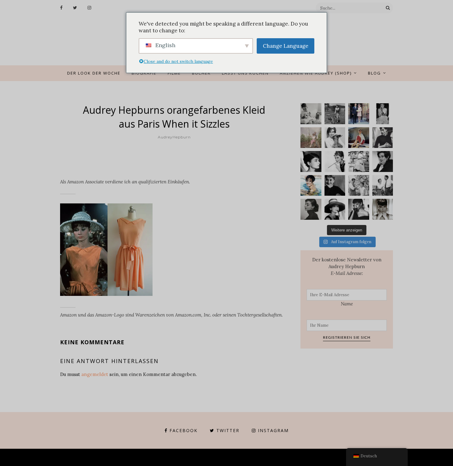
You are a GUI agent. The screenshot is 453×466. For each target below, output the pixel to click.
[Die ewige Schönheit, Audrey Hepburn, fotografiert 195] (358, 137)
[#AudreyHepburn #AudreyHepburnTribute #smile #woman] (334, 185)
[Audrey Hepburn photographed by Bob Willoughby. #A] (358, 209)
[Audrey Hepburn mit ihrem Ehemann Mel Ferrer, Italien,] (310, 137)
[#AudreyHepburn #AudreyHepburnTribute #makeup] (358, 185)
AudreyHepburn (174, 137)
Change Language (285, 46)
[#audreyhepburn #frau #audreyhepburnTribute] (310, 209)
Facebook (183, 430)
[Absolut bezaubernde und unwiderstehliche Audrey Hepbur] (334, 209)
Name (347, 304)
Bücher (201, 73)
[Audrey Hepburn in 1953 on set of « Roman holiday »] (382, 185)
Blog (374, 73)
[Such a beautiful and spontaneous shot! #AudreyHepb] (382, 137)
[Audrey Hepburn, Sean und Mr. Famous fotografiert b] (310, 113)
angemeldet (94, 374)
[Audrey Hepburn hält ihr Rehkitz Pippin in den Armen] (334, 137)
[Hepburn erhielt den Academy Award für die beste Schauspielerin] (382, 113)
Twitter (227, 430)
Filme (174, 73)
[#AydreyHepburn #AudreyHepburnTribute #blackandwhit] (382, 209)
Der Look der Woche (93, 73)
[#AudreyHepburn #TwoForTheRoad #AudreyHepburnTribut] (310, 185)
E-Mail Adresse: (347, 273)
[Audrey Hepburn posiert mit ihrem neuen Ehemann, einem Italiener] (358, 113)
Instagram (273, 430)
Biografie (144, 73)
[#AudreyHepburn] (382, 161)
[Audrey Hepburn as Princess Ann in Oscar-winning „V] (358, 161)
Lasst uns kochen (245, 73)
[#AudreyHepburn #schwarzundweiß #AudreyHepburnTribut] (310, 161)
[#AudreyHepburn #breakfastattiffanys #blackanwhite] (334, 161)
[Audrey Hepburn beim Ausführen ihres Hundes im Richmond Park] (334, 113)
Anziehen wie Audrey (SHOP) (316, 73)
